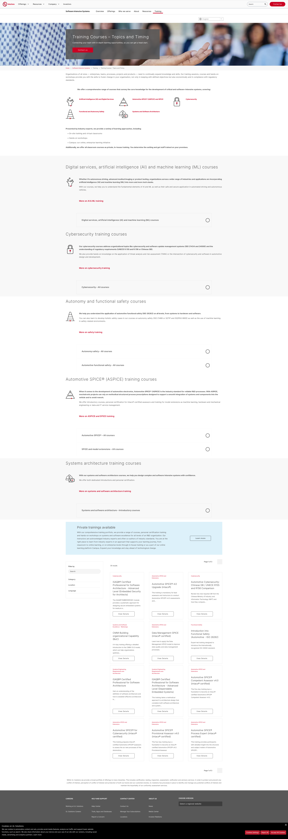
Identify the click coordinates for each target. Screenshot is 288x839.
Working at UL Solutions (74, 806)
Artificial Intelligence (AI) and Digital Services (96, 99)
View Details (123, 614)
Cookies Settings (252, 832)
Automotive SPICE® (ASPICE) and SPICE (147, 99)
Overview (100, 11)
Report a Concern (98, 817)
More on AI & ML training (91, 201)
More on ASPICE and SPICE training (96, 416)
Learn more (200, 538)
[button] (23, 4)
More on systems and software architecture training (105, 491)
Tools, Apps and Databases (102, 811)
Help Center (96, 806)
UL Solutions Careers (73, 811)
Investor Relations (155, 817)
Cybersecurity (191, 99)
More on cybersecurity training (94, 268)
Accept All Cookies (278, 832)
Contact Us (124, 806)
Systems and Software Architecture (146, 111)
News (151, 806)
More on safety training (90, 332)
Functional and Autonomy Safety (91, 111)
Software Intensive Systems (78, 11)
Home (67, 68)
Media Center (154, 811)
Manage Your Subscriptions (130, 811)
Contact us (277, 4)
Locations (123, 817)
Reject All (265, 832)
